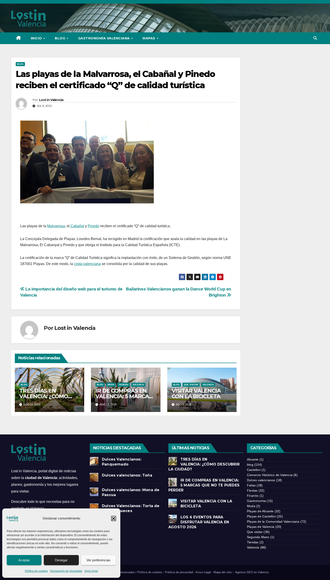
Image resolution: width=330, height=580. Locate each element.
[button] (113, 518)
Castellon (254, 470)
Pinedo (93, 226)
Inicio (37, 38)
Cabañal (77, 226)
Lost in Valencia (51, 100)
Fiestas (252, 490)
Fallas (251, 485)
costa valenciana (87, 264)
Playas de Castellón (261, 516)
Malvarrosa (56, 226)
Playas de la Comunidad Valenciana (273, 521)
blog (20, 64)
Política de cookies (36, 571)
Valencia (138, 384)
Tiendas (123, 384)
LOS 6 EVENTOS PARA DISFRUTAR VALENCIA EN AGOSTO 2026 (198, 522)
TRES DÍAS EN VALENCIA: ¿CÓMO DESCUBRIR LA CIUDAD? (204, 464)
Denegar (61, 560)
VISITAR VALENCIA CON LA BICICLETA (196, 393)
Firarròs (253, 495)
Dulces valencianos (261, 480)
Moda (111, 384)
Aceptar (24, 560)
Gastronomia (256, 501)
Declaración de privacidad (66, 571)
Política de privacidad (179, 572)
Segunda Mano (258, 537)
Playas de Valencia (261, 526)
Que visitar (191, 384)
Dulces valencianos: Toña (127, 475)
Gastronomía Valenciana (104, 38)
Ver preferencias (98, 560)
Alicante (253, 459)
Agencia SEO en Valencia (252, 572)
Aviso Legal (203, 572)
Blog (60, 38)
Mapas (149, 38)
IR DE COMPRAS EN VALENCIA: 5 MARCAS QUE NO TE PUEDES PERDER (204, 485)
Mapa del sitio (222, 572)
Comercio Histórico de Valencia (270, 475)
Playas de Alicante (260, 511)
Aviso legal (91, 571)
